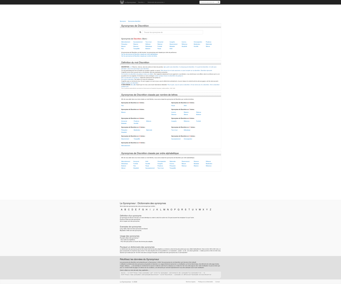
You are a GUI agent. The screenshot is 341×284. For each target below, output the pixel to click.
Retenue (160, 44)
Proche (122, 219)
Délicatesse (148, 46)
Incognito (172, 42)
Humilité (196, 46)
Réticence (184, 44)
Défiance (147, 44)
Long (121, 229)
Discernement (173, 44)
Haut (128, 229)
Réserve (135, 44)
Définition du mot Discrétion (135, 62)
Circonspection (198, 42)
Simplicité (184, 46)
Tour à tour (148, 42)
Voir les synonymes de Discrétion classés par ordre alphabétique (139, 54)
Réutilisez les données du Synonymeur (139, 259)
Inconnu (184, 42)
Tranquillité (136, 48)
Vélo (128, 230)
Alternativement (125, 42)
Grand (146, 229)
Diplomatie (209, 44)
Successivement (138, 42)
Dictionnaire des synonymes (156, 2)
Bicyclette (122, 230)
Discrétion (141, 2)
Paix (122, 48)
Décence (135, 46)
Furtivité (160, 46)
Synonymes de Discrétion (135, 25)
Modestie (172, 46)
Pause (159, 48)
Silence (208, 46)
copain (126, 221)
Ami (121, 221)
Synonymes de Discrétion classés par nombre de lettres (149, 94)
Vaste (125, 229)
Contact (217, 282)
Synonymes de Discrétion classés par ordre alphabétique (150, 153)
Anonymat (160, 42)
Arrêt (171, 48)
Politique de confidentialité (205, 282)
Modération (197, 44)
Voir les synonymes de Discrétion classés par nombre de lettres (139, 56)
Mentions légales (190, 282)
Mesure (123, 46)
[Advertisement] (170, 12)
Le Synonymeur (130, 2)
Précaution (124, 44)
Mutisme (147, 48)
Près (127, 219)
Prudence (208, 42)
